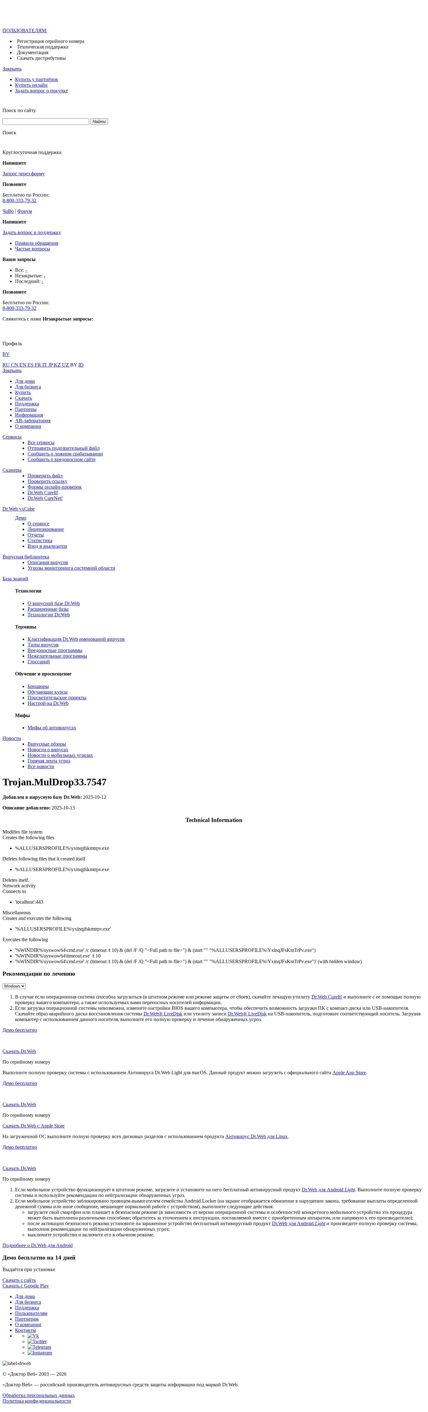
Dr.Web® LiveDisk (163, 1013)
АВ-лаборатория (32, 420)
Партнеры (26, 409)
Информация (29, 415)
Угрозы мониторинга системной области (71, 568)
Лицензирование (46, 529)
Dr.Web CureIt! (43, 492)
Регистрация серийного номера (50, 41)
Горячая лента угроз (49, 760)
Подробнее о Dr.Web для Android (38, 1245)
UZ (66, 364)
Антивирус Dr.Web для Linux (256, 1136)
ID (81, 364)
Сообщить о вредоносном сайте (62, 459)
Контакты (25, 1330)
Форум (24, 211)
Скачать (23, 398)
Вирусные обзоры (47, 744)
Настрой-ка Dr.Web (48, 703)
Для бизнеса (28, 386)
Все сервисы (41, 442)
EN (23, 364)
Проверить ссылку (47, 481)
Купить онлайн (31, 85)
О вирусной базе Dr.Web (54, 603)
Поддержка (27, 403)
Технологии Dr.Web (49, 614)
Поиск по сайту (19, 110)
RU (7, 364)
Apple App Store (349, 1072)
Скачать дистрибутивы (41, 58)
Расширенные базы (48, 609)
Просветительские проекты (57, 697)
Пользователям (31, 1313)
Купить (23, 392)
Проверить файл (45, 475)
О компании (28, 426)
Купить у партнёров (36, 79)
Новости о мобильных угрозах (60, 755)
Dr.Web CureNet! (45, 498)
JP (51, 364)
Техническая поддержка (42, 46)
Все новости (41, 766)
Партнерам (27, 1319)
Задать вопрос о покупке (41, 90)
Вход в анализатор (47, 546)
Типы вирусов (43, 644)
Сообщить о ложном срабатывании (65, 453)
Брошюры (38, 686)
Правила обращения (36, 243)
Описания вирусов (48, 562)
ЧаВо (8, 211)
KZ (58, 364)
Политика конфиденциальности (37, 1401)
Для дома (25, 381)
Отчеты (36, 534)
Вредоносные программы (55, 650)
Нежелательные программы (57, 656)
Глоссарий (39, 661)
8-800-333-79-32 (19, 200)
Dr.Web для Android (328, 1189)
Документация (32, 52)
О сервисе (38, 523)
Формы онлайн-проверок (55, 487)
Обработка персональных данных (39, 1395)
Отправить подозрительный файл (64, 448)
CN (15, 364)
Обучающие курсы (48, 692)
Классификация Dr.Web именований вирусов (76, 639)
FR (38, 364)
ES (31, 364)
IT (45, 364)
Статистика (40, 540)
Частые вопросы (32, 248)
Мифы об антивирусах (52, 727)
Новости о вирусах (48, 749)
